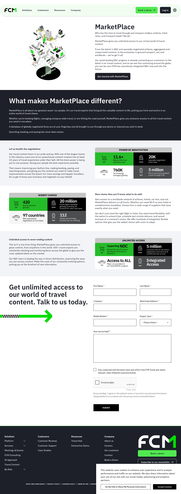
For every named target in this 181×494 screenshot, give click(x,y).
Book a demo (157, 453)
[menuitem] (27, 10)
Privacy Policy (53, 484)
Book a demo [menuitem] (145, 10)
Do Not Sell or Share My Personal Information (125, 487)
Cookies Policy (68, 484)
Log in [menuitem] (165, 10)
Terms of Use (82, 484)
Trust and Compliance (35, 484)
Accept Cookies (165, 487)
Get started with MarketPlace (112, 76)
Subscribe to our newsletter (155, 462)
